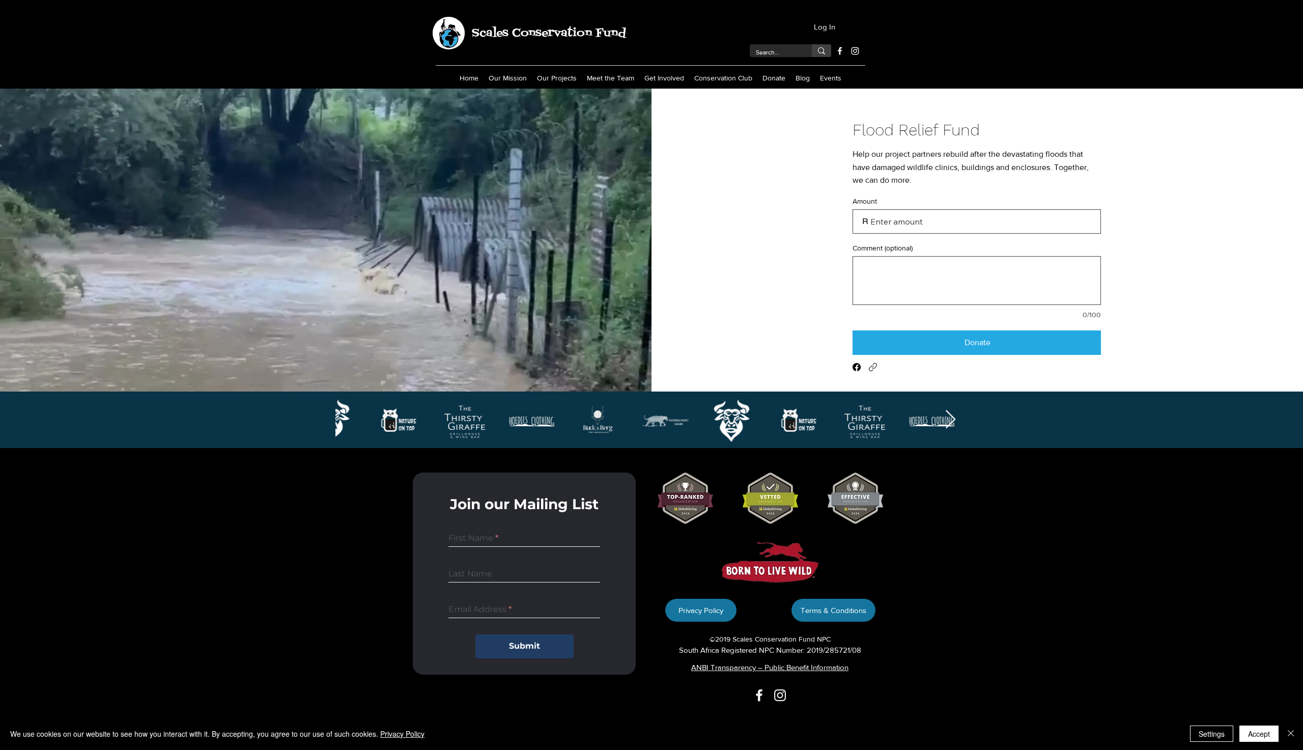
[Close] (1291, 734)
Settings (1212, 734)
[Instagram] (855, 51)
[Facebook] (840, 51)
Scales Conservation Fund (549, 33)
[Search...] (821, 50)
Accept (1259, 734)
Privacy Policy (402, 734)
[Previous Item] (353, 420)
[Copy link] (873, 367)
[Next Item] (950, 420)
